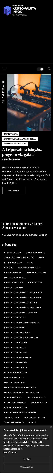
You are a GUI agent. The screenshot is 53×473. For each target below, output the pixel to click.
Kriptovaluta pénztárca (17, 333)
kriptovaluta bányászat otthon (20, 303)
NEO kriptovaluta (13, 398)
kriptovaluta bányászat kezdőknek (22, 298)
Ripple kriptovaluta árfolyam (20, 413)
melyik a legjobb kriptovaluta (20, 388)
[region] (26, 449)
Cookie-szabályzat (26, 452)
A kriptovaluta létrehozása (19, 258)
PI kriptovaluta (39, 403)
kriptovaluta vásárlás (16, 353)
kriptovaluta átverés (15, 363)
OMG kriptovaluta (37, 398)
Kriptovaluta (11, 134)
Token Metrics (11, 418)
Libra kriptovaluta (14, 378)
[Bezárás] (51, 427)
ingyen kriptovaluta (15, 278)
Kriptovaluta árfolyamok (17, 358)
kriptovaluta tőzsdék (15, 343)
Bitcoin (31, 263)
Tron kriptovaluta (14, 423)
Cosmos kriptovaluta (29, 268)
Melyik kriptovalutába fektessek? (22, 393)
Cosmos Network (13, 273)
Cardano (8, 268)
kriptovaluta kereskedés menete (21, 323)
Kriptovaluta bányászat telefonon (22, 308)
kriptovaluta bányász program (20, 313)
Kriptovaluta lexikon (15, 144)
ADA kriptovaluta (35, 253)
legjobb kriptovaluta (15, 373)
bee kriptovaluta (13, 263)
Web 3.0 (32, 423)
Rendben (26, 459)
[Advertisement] (26, 43)
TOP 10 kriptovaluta (34, 418)
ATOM (41, 258)
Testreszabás (26, 467)
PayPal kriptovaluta (15, 403)
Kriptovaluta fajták (15, 318)
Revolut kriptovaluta (15, 408)
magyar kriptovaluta (15, 383)
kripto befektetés (13, 283)
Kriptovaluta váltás (15, 348)
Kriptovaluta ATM (13, 288)
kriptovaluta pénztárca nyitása (21, 338)
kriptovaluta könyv (14, 328)
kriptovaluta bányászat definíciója (23, 293)
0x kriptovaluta (12, 253)
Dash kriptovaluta (36, 273)
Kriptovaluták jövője (15, 368)
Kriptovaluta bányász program (20, 139)
